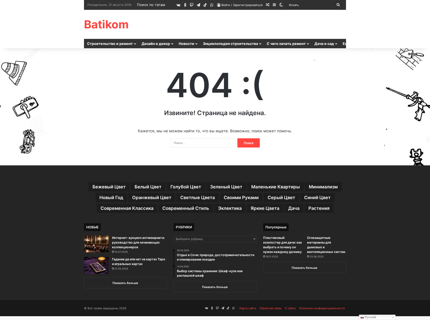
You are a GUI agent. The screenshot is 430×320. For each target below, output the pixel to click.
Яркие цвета (265, 208)
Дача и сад (324, 43)
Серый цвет (281, 197)
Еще (346, 43)
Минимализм (323, 186)
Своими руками (241, 197)
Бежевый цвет (109, 186)
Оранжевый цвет (151, 197)
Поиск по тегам (151, 4)
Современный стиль (185, 208)
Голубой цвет (185, 186)
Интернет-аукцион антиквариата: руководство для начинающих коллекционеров (138, 242)
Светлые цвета (197, 197)
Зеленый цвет (226, 186)
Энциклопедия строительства (230, 43)
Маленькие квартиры (275, 186)
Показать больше (125, 283)
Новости (186, 43)
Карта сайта (247, 308)
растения (318, 208)
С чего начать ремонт (286, 43)
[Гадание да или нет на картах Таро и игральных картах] (96, 265)
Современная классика (127, 208)
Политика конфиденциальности (322, 308)
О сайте (290, 308)
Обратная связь (270, 308)
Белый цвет (148, 186)
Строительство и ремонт (110, 43)
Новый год (111, 197)
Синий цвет (317, 197)
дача (293, 208)
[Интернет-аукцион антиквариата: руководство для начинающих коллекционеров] (96, 244)
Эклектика (230, 208)
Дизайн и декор (156, 43)
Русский (370, 317)
